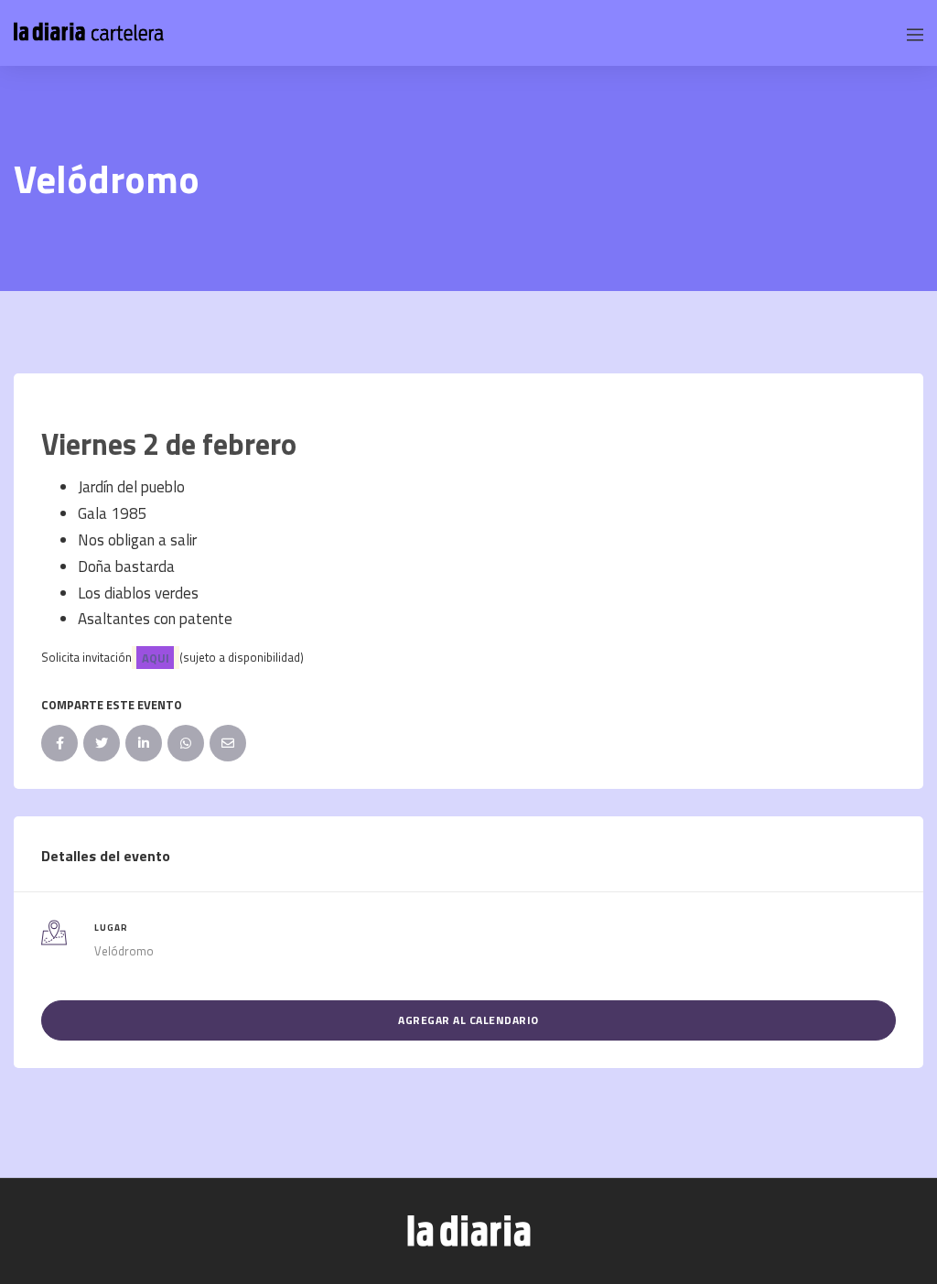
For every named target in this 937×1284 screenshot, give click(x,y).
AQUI (155, 657)
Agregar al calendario (468, 1020)
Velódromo (124, 951)
